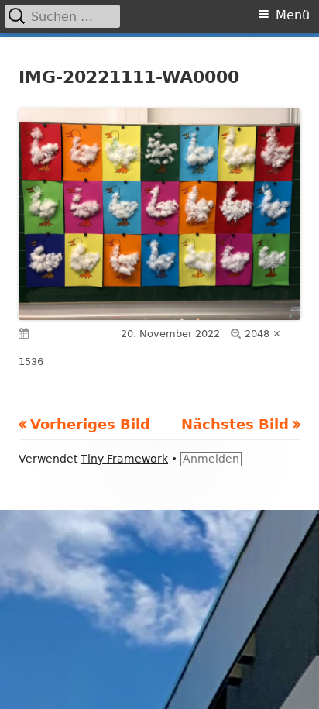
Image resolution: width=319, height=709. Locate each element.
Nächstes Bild (235, 424)
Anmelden (211, 459)
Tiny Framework (124, 459)
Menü (293, 15)
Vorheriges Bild (90, 424)
